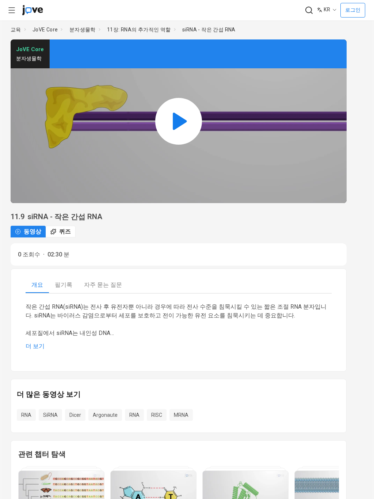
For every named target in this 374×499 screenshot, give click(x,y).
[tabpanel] (179, 326)
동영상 (32, 231)
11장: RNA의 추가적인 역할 (139, 30)
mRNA (181, 415)
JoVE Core (45, 30)
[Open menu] (12, 10)
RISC (156, 415)
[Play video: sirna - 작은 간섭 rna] (179, 121)
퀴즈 (65, 231)
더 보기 (35, 346)
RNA (26, 415)
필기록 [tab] (63, 284)
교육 (16, 30)
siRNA (50, 415)
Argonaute (105, 415)
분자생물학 (82, 30)
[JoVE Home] (32, 10)
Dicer (75, 415)
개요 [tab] (37, 284)
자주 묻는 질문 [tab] (103, 284)
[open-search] (309, 10)
